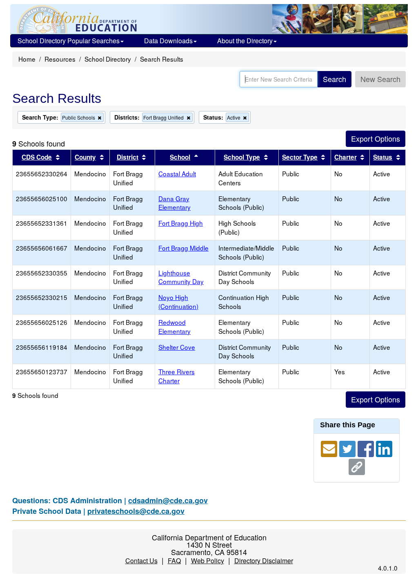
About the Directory (245, 40)
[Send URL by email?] (330, 447)
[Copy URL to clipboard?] (357, 465)
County (85, 157)
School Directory (107, 58)
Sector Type (300, 157)
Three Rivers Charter (176, 376)
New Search (380, 78)
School (180, 157)
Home (27, 58)
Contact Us (141, 560)
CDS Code (37, 157)
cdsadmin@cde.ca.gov (168, 500)
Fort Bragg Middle (183, 247)
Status (382, 157)
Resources (60, 58)
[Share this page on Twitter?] (348, 447)
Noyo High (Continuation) (178, 302)
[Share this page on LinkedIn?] (384, 447)
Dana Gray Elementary (174, 203)
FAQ (174, 560)
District (127, 157)
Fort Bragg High (180, 222)
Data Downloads (168, 40)
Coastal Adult (177, 173)
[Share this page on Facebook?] (367, 447)
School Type (242, 157)
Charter (345, 157)
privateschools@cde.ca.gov (136, 511)
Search (334, 78)
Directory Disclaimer (263, 560)
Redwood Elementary (174, 326)
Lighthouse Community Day (181, 277)
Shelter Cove (176, 346)
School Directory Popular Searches (69, 40)
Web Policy (207, 560)
